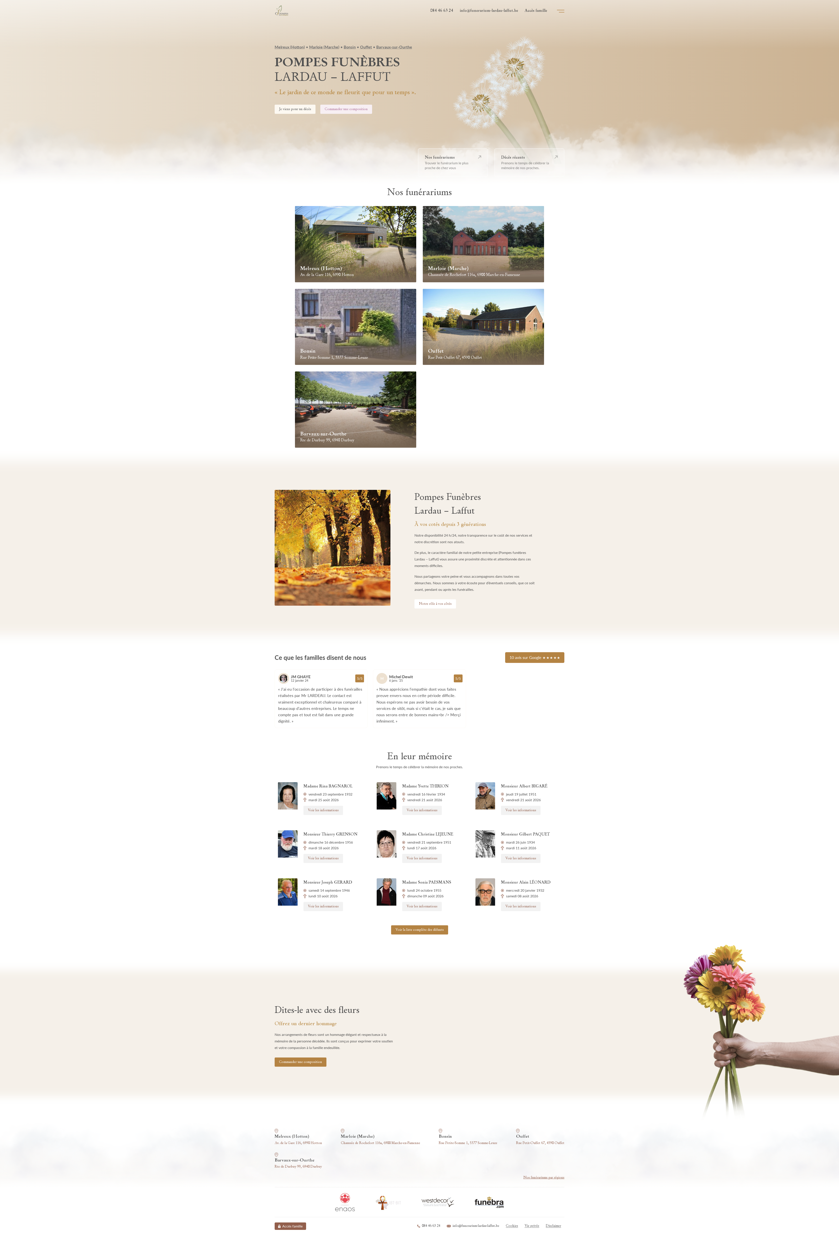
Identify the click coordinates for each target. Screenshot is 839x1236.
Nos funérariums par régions (543, 1177)
